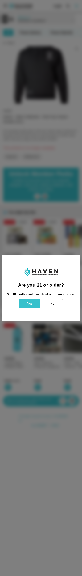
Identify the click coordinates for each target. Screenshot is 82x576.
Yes (29, 303)
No (52, 303)
